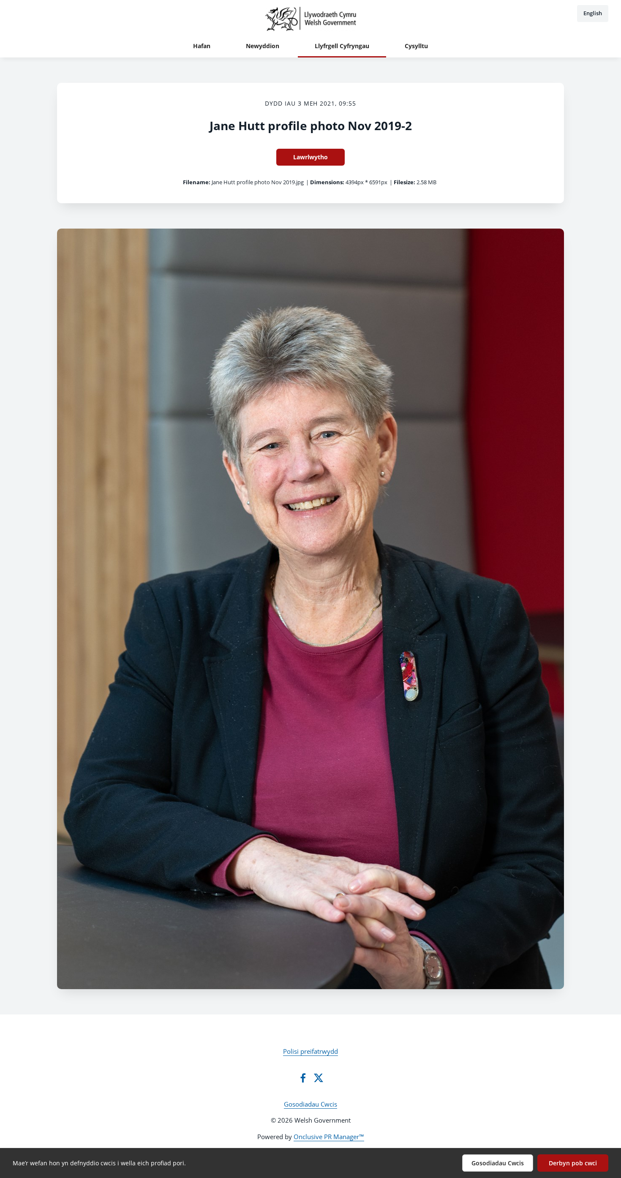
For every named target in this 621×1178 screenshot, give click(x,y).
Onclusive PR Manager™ (329, 1136)
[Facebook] (303, 1078)
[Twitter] (318, 1078)
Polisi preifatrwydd (310, 1051)
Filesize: (404, 182)
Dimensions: (327, 182)
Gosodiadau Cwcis (310, 1104)
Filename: (196, 182)
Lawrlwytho (310, 157)
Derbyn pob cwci (573, 1163)
